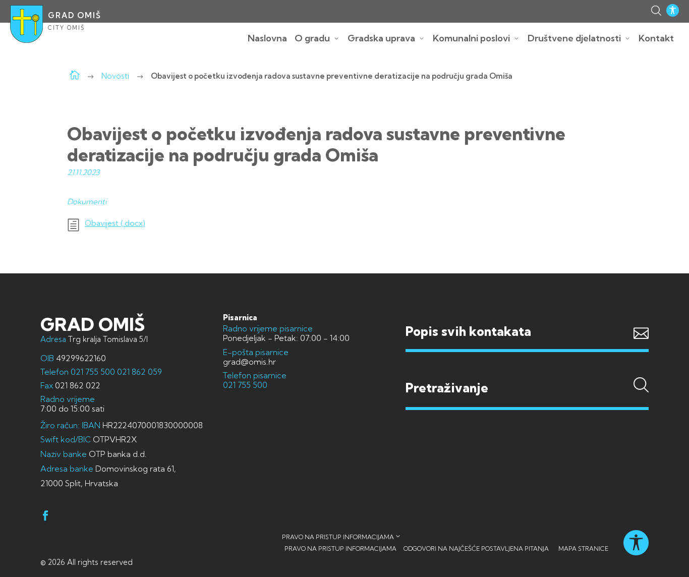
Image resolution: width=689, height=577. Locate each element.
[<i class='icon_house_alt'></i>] (75, 76)
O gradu (312, 38)
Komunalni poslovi (471, 38)
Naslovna (267, 38)
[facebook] (45, 517)
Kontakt (656, 38)
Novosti (115, 76)
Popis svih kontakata (468, 331)
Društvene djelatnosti (574, 38)
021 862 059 (138, 372)
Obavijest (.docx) (115, 223)
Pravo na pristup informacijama (338, 537)
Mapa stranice (583, 548)
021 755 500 (93, 372)
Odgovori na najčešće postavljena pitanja (476, 548)
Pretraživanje (527, 369)
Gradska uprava (381, 38)
